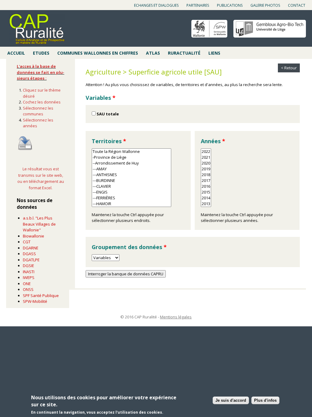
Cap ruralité (37, 29)
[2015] (206, 192)
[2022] (206, 151)
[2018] (206, 175)
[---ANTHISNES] (131, 175)
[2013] (206, 204)
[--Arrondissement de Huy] (131, 163)
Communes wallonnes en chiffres (97, 53)
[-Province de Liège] (131, 157)
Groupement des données (129, 247)
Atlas (153, 53)
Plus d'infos (265, 400)
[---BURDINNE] (131, 180)
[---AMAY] (131, 169)
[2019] (206, 169)
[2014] (206, 198)
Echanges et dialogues (156, 5)
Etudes (41, 53)
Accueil (16, 53)
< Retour (289, 68)
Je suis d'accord (230, 400)
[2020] (206, 163)
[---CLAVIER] (131, 186)
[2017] (206, 180)
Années (213, 141)
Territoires (109, 141)
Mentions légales (176, 317)
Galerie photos (265, 5)
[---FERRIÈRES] (131, 198)
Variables (100, 97)
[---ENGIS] (131, 192)
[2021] (206, 157)
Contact (296, 5)
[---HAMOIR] (131, 204)
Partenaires (197, 5)
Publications (230, 5)
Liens (214, 53)
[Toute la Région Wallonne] (131, 151)
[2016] (206, 186)
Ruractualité (184, 53)
